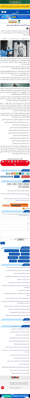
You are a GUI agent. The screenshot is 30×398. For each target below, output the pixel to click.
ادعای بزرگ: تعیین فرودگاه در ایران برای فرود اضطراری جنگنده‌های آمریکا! (15, 367)
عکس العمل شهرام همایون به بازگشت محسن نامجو (18, 341)
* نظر (28, 229)
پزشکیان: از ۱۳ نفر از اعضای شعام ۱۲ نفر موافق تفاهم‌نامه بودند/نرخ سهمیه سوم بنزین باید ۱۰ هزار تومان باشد (15, 302)
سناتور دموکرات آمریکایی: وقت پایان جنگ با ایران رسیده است (16, 267)
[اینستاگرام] (12, 173)
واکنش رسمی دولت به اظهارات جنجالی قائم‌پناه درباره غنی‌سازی (16, 315)
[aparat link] (15, 165)
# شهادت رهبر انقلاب (13, 257)
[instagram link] (12, 161)
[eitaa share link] (14, 174)
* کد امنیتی (27, 238)
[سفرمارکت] (15, 205)
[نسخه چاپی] (28, 174)
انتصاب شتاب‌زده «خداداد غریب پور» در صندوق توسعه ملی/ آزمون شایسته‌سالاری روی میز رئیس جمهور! (16, 199)
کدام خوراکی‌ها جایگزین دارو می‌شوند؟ (21, 344)
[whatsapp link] (24, 161)
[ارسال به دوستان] (25, 174)
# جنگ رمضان (13, 261)
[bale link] (18, 161)
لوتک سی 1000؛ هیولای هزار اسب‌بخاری (21, 273)
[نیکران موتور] (15, 85)
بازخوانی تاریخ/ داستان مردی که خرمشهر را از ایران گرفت (17, 190)
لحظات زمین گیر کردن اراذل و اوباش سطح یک (19, 373)
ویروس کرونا (26, 184)
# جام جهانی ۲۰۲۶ (24, 250)
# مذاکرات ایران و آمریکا (23, 261)
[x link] (6, 161)
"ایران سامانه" (12, 388)
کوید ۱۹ (20, 184)
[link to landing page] (15, 12)
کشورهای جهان (26, 187)
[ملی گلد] (15, 2)
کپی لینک (17, 177)
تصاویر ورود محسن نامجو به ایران (22, 335)
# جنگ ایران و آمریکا (24, 257)
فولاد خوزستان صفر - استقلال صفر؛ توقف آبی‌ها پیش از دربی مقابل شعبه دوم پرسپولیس (15, 286)
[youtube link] (3, 161)
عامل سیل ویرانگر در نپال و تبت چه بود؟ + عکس (19, 370)
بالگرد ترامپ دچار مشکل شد (23, 290)
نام (28, 217)
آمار (20, 187)
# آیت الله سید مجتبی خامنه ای (11, 250)
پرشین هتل (26, 322)
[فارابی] (15, 21)
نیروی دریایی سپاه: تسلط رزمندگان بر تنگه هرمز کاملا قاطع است (16, 276)
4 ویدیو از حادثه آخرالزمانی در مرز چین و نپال (19, 329)
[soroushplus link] (15, 161)
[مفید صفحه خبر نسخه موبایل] (15, 6)
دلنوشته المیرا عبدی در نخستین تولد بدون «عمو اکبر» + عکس (16, 347)
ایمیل (28, 223)
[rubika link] (27, 161)
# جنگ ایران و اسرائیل (14, 254)
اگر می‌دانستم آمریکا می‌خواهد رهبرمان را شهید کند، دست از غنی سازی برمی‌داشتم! (15, 351)
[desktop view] (5, 12)
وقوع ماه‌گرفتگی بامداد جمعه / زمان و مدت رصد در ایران (17, 361)
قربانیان (9, 184)
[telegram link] (21, 161)
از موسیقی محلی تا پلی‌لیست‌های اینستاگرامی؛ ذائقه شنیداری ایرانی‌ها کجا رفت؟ (15, 194)
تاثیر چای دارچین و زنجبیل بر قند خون (21, 358)
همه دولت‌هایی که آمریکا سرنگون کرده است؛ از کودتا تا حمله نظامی (16, 306)
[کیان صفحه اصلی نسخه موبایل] (15, 396)
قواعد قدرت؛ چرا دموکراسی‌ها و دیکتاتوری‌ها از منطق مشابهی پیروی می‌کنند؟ (17, 294)
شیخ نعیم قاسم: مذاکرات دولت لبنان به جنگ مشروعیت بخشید (16, 298)
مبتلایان (14, 184)
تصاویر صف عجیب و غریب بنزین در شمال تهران (19, 355)
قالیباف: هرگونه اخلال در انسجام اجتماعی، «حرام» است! (18, 309)
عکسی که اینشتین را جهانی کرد (22, 279)
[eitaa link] (9, 161)
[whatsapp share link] (17, 174)
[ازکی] (15, 17)
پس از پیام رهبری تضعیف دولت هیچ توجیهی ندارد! (18, 312)
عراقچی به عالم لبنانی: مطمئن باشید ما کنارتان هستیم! (18, 282)
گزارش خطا (27, 208)
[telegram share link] (23, 174)
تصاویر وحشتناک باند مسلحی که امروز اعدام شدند (19, 332)
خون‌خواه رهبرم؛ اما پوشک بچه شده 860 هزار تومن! (18, 338)
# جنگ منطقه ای (25, 254)
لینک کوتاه (26, 176)
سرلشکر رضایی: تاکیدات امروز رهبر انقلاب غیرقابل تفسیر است (17, 270)
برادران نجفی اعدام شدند (23, 364)
